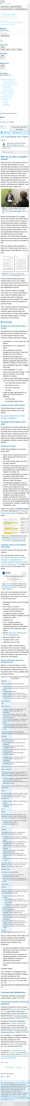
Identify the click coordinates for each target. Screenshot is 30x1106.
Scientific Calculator (8, 91)
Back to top (4, 1062)
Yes (4, 1076)
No (10, 1076)
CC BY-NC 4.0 (13, 1052)
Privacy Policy (12, 1096)
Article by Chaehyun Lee (11, 587)
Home (8, 132)
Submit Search (5, 35)
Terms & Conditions (21, 1096)
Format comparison (16, 273)
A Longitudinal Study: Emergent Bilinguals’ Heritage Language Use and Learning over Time (14, 562)
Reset (2, 47)
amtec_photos (6, 211)
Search (3, 1104)
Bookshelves (19, 132)
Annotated (22, 511)
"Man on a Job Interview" (15, 210)
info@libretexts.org (9, 1099)
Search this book (4, 30)
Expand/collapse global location (28, 132)
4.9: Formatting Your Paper (16, 1050)
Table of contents (7, 152)
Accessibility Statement (7, 1098)
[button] (6, 102)
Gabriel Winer (6, 275)
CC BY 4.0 (9, 589)
